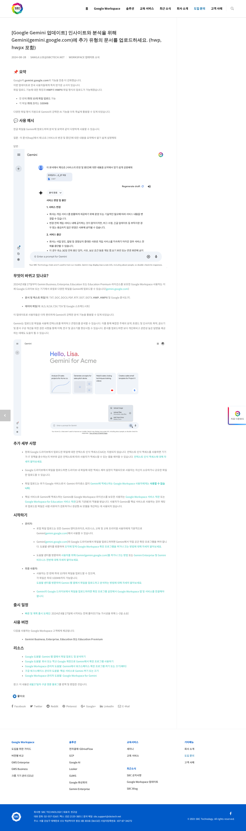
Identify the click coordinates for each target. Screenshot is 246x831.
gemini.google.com (117, 289)
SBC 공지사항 (134, 775)
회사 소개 (182, 8)
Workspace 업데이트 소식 (84, 57)
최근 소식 (165, 8)
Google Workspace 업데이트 (142, 782)
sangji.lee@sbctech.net (47, 57)
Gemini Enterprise (79, 789)
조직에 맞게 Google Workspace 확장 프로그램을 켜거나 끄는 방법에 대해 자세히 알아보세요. (113, 546)
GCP (71, 755)
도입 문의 (199, 8)
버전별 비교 (18, 755)
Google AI (74, 762)
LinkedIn (108, 706)
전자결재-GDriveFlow (81, 749)
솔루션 (130, 8)
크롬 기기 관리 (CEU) (22, 775)
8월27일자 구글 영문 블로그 (44, 684)
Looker (73, 769)
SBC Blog (132, 788)
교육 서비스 (147, 8)
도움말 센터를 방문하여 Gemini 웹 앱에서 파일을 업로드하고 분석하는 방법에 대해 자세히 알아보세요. (89, 583)
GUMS (72, 775)
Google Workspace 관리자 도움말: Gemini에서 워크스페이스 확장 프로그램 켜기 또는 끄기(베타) (75, 666)
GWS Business (20, 769)
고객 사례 (216, 8)
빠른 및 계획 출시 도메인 (37, 613)
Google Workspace (107, 8)
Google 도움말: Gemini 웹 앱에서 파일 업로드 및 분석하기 (55, 656)
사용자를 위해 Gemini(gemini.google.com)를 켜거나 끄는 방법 (94, 555)
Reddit (54, 706)
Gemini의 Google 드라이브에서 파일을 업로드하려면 (65, 591)
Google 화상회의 (78, 782)
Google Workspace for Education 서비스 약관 (50, 501)
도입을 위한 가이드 (21, 749)
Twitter (37, 706)
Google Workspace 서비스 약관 (142, 497)
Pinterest (71, 706)
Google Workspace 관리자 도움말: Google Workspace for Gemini (61, 675)
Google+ (91, 706)
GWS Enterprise (20, 762)
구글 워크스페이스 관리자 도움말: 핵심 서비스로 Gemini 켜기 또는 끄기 (62, 671)
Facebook (20, 706)
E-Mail (126, 706)
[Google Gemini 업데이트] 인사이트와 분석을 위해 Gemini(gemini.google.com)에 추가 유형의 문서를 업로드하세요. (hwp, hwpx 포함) (87, 39)
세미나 (130, 749)
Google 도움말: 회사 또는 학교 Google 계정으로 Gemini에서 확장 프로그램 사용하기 (69, 661)
